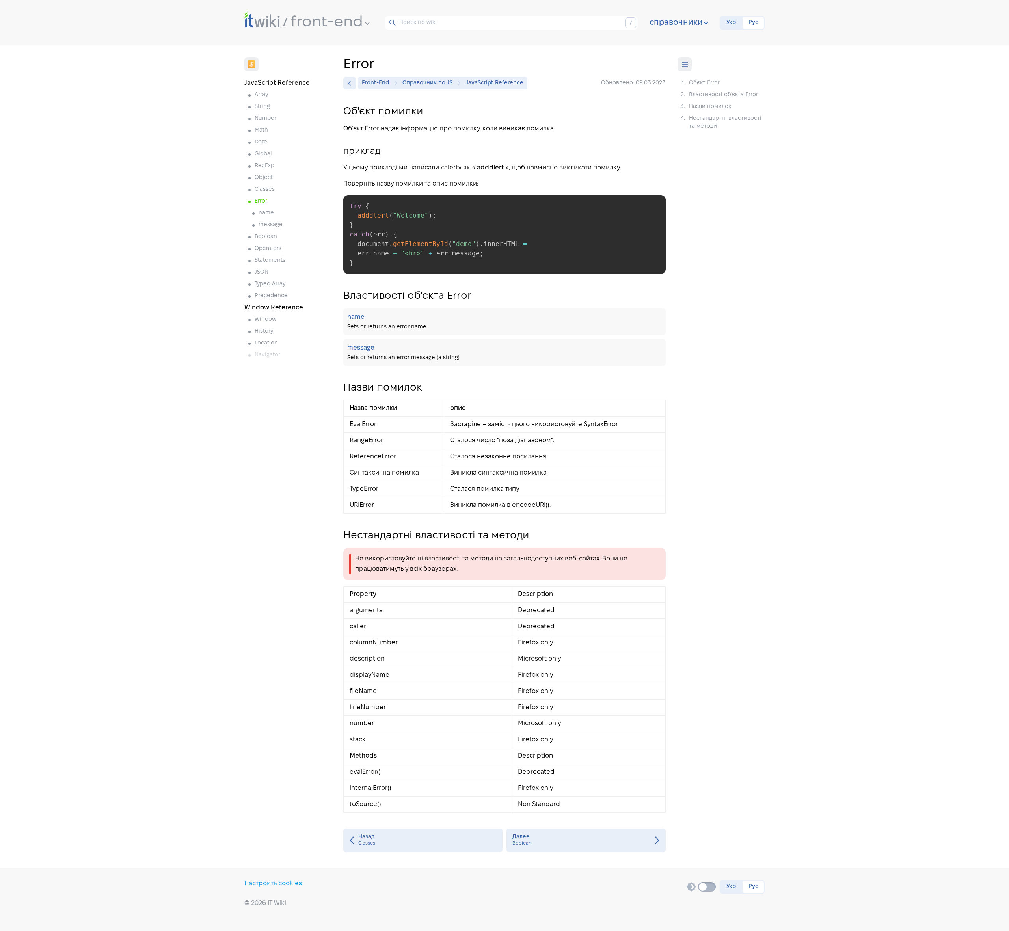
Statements (270, 260)
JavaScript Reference (494, 83)
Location (266, 343)
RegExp (264, 165)
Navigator (267, 355)
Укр (731, 22)
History (264, 331)
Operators (268, 248)
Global (263, 153)
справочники (676, 22)
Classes (265, 189)
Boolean (266, 236)
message (271, 224)
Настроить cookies (273, 883)
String (262, 106)
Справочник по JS (427, 83)
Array (261, 94)
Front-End (375, 83)
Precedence (271, 295)
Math (261, 130)
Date (261, 142)
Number (265, 118)
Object (264, 177)
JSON (261, 272)
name (266, 213)
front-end (327, 22)
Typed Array (270, 284)
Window (265, 319)
